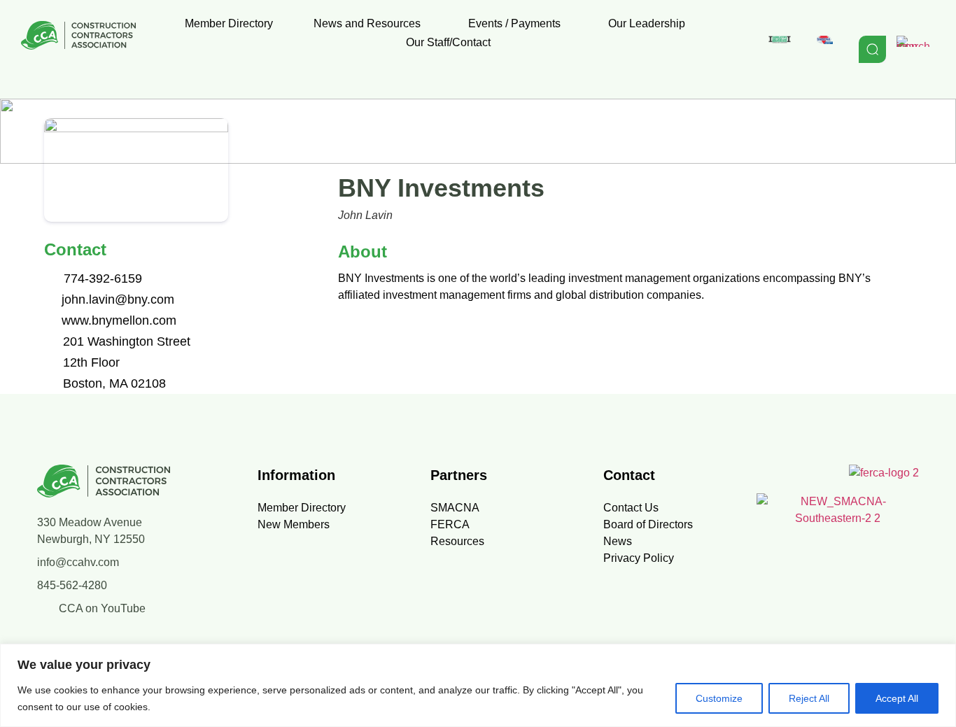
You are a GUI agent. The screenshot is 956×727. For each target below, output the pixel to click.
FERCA (450, 524)
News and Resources (367, 23)
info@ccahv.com (78, 562)
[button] (371, 23)
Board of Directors (648, 524)
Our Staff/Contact (448, 42)
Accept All (897, 698)
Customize (719, 698)
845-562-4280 (72, 585)
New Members (294, 524)
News (617, 541)
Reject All (809, 698)
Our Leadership (646, 23)
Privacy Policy (638, 558)
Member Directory (229, 23)
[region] (478, 685)
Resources (457, 541)
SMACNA (454, 508)
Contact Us (631, 508)
